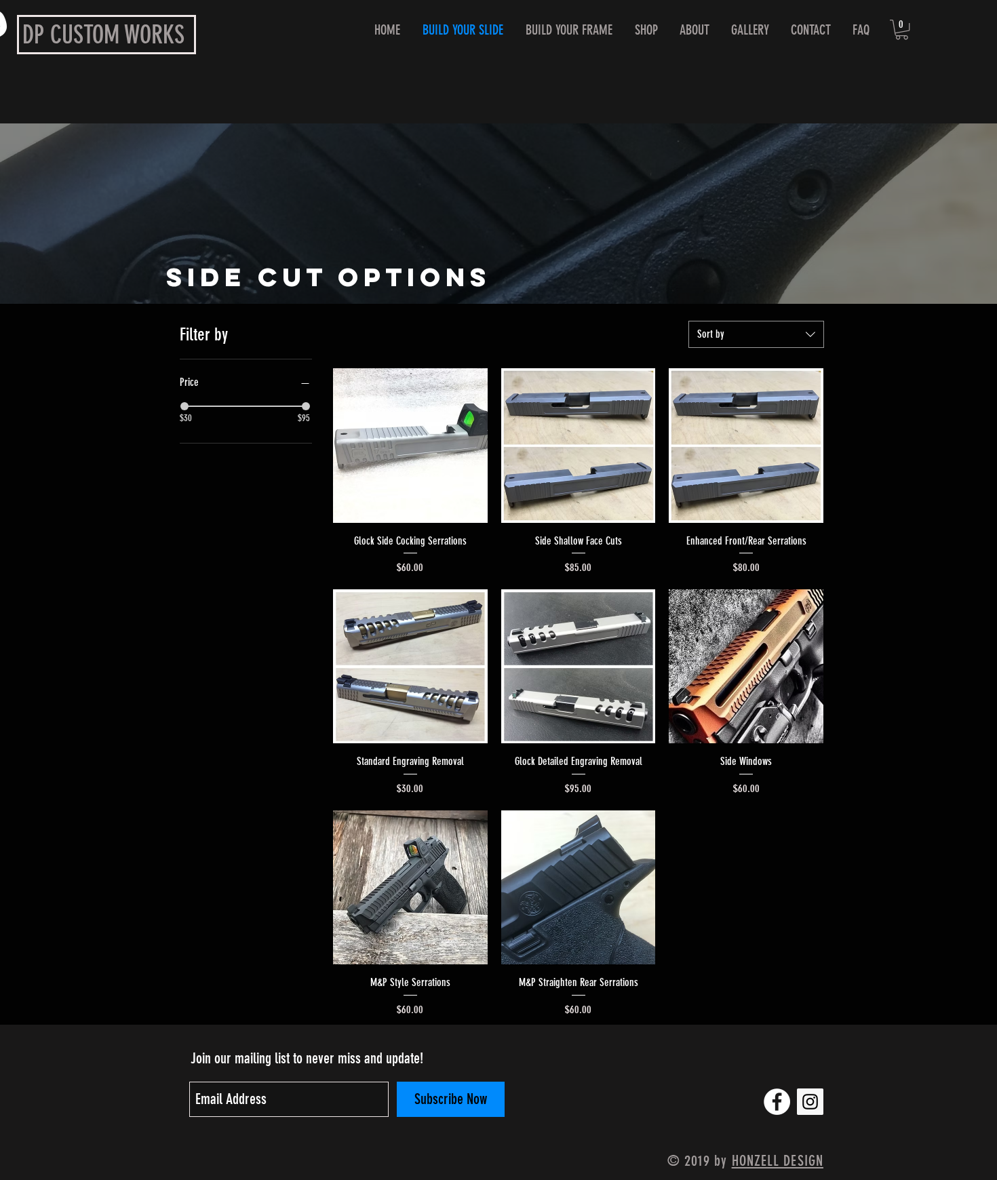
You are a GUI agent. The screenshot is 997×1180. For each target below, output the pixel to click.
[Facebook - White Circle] (777, 1101)
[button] (902, 29)
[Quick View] (410, 445)
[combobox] (756, 334)
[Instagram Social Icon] (810, 1101)
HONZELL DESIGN (777, 1161)
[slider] (184, 406)
